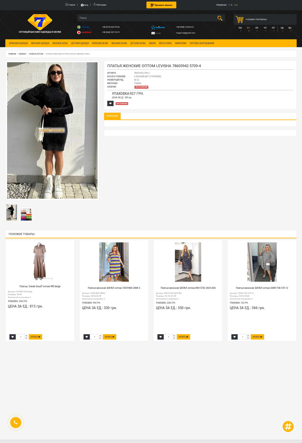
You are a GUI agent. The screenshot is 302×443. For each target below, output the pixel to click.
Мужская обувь (100, 43)
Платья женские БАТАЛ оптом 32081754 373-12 (262, 287)
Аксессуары (165, 43)
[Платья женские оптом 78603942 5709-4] (26, 214)
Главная (12, 54)
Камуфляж (180, 43)
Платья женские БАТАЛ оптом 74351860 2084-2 (114, 287)
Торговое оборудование (202, 43)
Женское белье (60, 43)
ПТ (273, 28)
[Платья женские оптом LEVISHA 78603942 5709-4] (52, 130)
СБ (282, 28)
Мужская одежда (18, 43)
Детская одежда (80, 43)
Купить (34, 337)
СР (256, 28)
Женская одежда (40, 43)
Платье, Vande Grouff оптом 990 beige (40, 286)
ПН (240, 28)
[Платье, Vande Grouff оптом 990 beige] (40, 261)
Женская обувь (119, 43)
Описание (112, 115)
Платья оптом (36, 54)
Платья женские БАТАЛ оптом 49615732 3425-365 (188, 287)
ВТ (248, 28)
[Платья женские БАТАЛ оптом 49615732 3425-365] (188, 262)
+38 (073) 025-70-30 (111, 27)
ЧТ (265, 28)
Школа (152, 43)
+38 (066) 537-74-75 (111, 32)
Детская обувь (138, 43)
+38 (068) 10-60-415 (185, 27)
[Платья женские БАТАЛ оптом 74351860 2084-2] (114, 262)
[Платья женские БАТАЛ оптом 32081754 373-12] (262, 262)
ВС (290, 28)
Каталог (22, 54)
